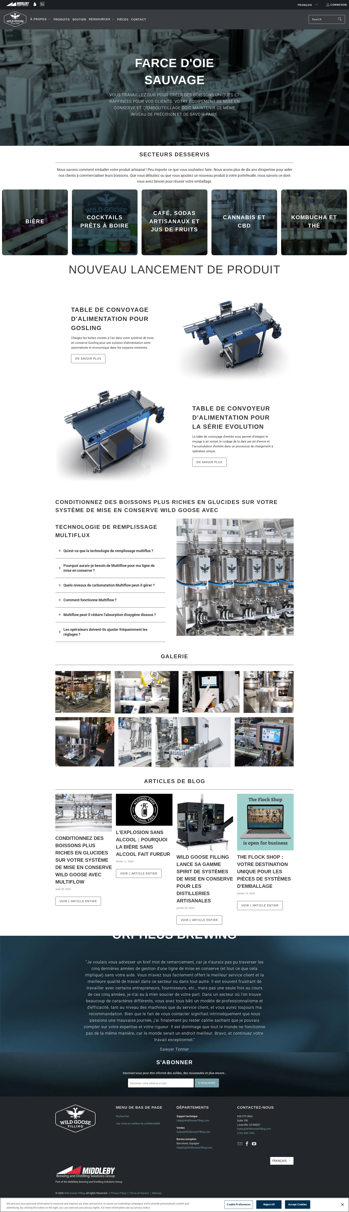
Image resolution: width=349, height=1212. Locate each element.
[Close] (342, 1204)
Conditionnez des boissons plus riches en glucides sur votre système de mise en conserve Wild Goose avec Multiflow (83, 860)
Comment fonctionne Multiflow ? (90, 600)
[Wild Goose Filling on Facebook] (247, 1144)
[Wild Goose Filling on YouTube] (254, 1144)
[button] (40, 19)
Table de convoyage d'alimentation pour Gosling (110, 318)
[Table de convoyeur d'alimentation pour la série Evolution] (113, 434)
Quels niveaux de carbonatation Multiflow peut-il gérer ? (109, 585)
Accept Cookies (297, 1204)
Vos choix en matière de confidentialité (138, 1123)
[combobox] (327, 19)
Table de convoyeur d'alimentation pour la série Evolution (231, 417)
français (305, 5)
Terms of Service (139, 1193)
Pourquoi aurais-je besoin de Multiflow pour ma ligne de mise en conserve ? (109, 568)
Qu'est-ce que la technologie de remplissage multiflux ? (108, 551)
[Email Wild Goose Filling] (240, 1144)
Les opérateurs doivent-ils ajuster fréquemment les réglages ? (105, 631)
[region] (174, 1205)
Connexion (338, 4)
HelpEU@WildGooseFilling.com (194, 1147)
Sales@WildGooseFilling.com (193, 1131)
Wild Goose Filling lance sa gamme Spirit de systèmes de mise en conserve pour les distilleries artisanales (205, 878)
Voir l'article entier (78, 901)
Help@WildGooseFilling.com (193, 1120)
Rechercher (122, 1116)
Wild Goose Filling (74, 1193)
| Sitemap (155, 1193)
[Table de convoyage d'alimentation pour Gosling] (235, 333)
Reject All (268, 1204)
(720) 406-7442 (245, 1133)
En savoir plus (88, 358)
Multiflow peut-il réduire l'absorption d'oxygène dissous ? (109, 615)
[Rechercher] (340, 19)
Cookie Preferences (238, 1204)
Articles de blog (174, 781)
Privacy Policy (118, 1193)
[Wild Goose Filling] (15, 19)
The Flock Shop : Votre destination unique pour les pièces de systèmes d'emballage (264, 871)
